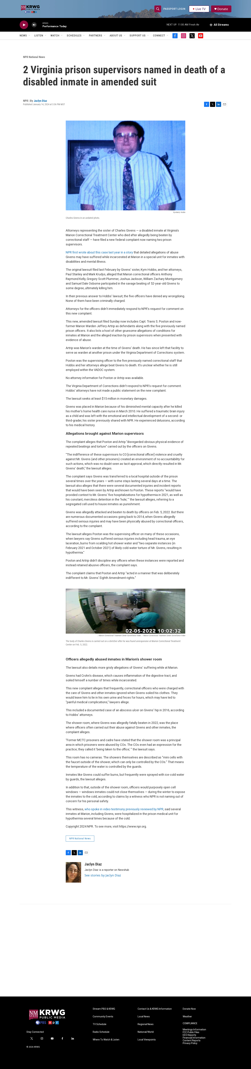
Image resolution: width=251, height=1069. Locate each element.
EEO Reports (189, 1035)
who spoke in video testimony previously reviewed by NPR (124, 809)
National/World (146, 1032)
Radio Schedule (101, 1032)
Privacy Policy (190, 1043)
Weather (187, 1016)
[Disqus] (125, 950)
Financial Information (194, 1038)
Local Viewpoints (147, 1039)
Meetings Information (194, 1029)
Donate (222, 9)
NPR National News (34, 57)
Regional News (146, 1024)
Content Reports (191, 1040)
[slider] (39, 25)
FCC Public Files (191, 1032)
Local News (144, 1016)
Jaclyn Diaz (40, 100)
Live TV (201, 9)
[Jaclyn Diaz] (73, 872)
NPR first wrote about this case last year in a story (99, 252)
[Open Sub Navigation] (29, 35)
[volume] (34, 25)
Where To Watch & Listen (106, 1039)
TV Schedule (99, 1024)
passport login (174, 9)
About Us (116, 35)
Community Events (103, 1016)
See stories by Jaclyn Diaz (103, 875)
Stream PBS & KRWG (104, 1009)
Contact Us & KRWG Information (155, 1009)
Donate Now (189, 1009)
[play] (24, 25)
